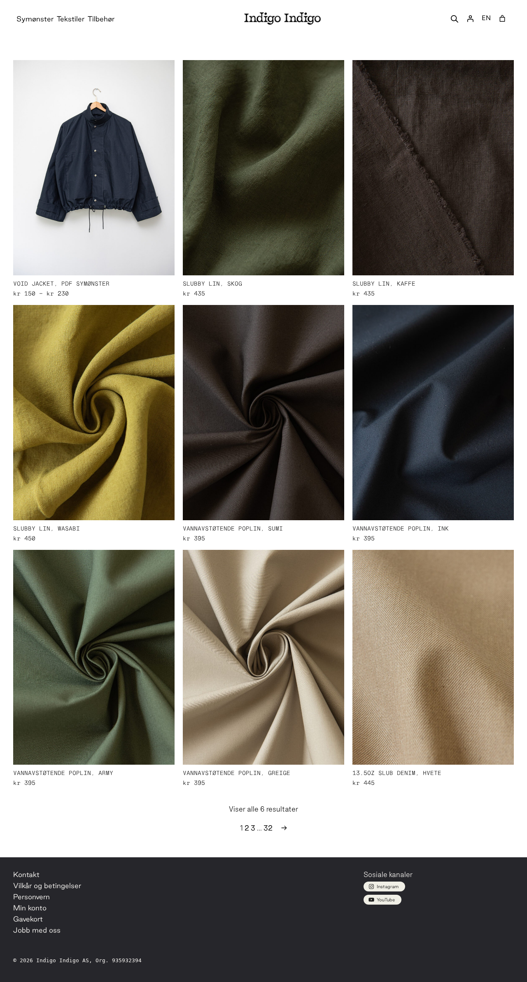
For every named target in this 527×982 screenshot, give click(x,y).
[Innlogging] (470, 18)
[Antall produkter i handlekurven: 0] (502, 18)
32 (268, 828)
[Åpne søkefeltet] (454, 18)
